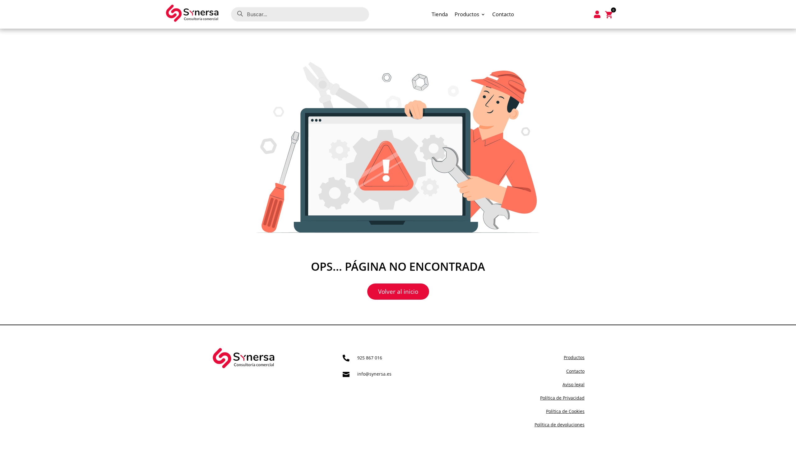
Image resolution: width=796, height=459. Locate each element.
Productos (467, 15)
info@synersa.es (374, 374)
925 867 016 (369, 358)
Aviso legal (573, 384)
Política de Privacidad (562, 398)
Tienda (440, 15)
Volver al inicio (398, 292)
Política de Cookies (565, 411)
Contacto (503, 15)
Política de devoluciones (560, 425)
